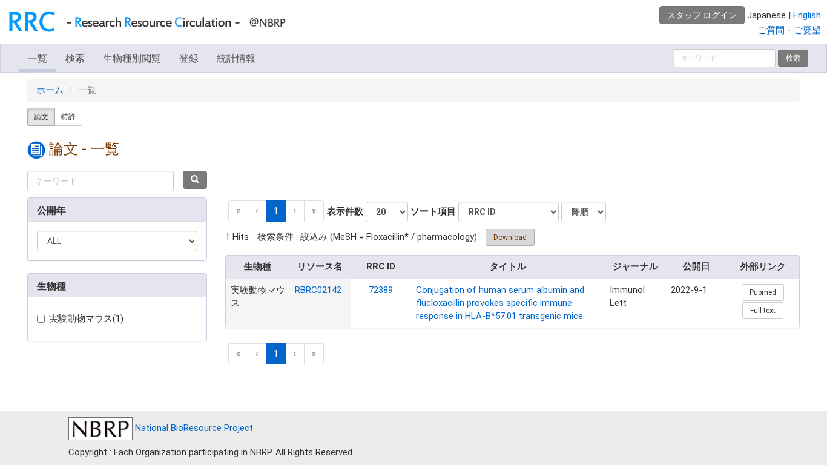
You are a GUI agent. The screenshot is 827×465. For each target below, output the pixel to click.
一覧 (37, 58)
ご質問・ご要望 (789, 30)
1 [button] (276, 210)
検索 (75, 58)
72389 (381, 290)
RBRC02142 (318, 290)
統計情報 (236, 58)
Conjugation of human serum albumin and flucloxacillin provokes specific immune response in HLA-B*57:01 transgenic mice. (500, 303)
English (807, 15)
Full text (763, 310)
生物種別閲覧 (132, 58)
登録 (189, 58)
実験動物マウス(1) (86, 318)
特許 (68, 117)
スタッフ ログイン (702, 15)
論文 (41, 117)
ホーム (50, 90)
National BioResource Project (193, 428)
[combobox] (100, 181)
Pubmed (763, 292)
